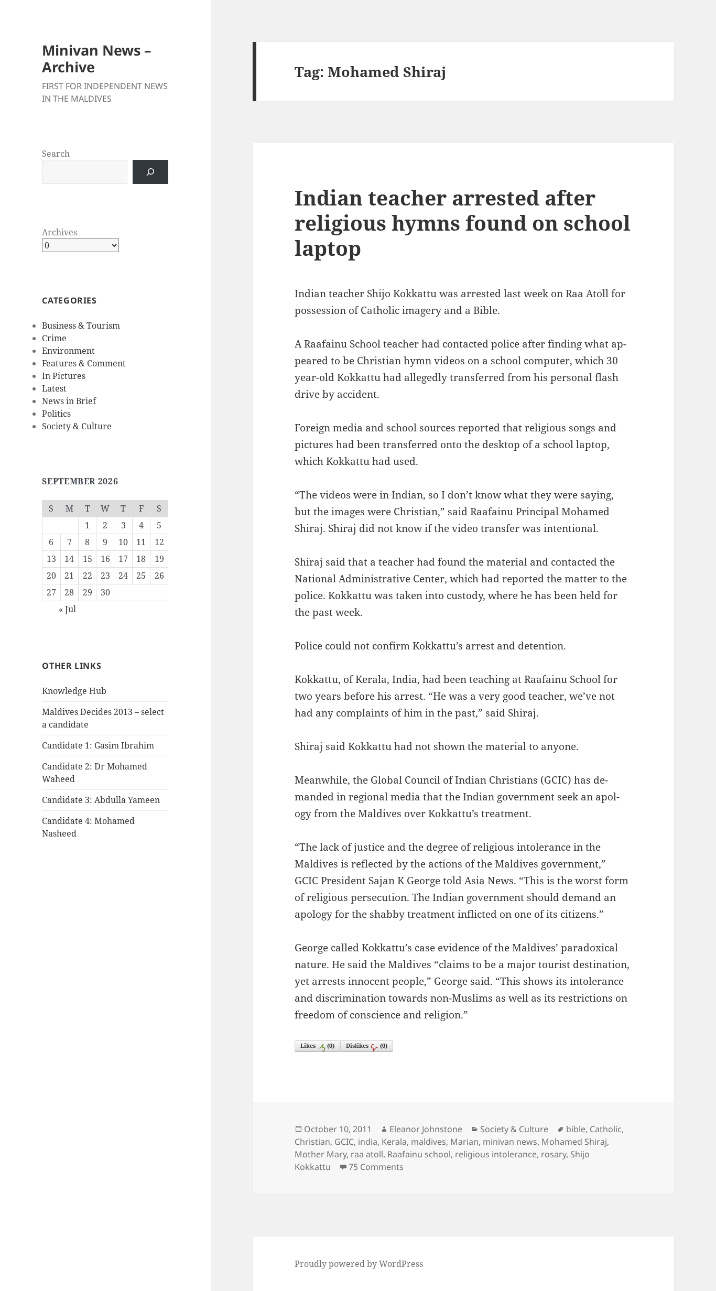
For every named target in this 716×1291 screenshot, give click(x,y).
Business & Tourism (81, 325)
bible (575, 1129)
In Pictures (63, 376)
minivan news (510, 1141)
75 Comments (376, 1167)
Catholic (606, 1129)
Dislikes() (366, 1045)
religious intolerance (496, 1154)
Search (56, 153)
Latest (54, 388)
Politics (56, 413)
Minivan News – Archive (96, 58)
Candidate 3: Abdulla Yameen (101, 800)
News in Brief (69, 401)
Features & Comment (84, 363)
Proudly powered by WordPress (359, 1264)
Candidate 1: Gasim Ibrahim (98, 745)
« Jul (67, 609)
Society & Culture (77, 426)
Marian (464, 1141)
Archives (59, 232)
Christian (312, 1141)
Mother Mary (320, 1154)
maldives (428, 1141)
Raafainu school (419, 1154)
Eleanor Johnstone (425, 1129)
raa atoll (367, 1154)
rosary (553, 1154)
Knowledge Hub (74, 691)
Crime (54, 338)
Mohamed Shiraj (574, 1141)
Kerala (394, 1141)
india (367, 1141)
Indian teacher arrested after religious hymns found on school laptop (463, 222)
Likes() (317, 1045)
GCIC (344, 1141)
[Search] (150, 172)
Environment (68, 350)
